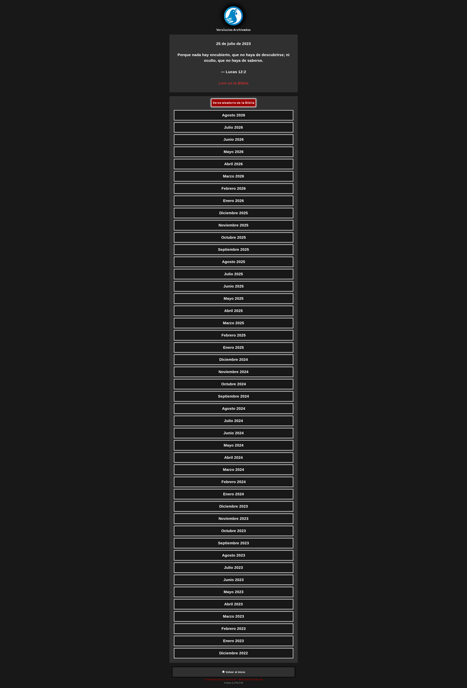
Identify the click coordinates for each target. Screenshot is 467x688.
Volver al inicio (235, 672)
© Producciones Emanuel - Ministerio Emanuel (233, 679)
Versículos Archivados (233, 30)
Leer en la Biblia (233, 83)
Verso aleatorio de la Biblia (233, 103)
